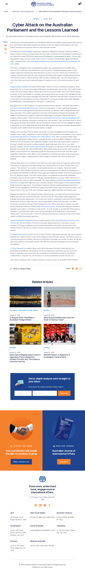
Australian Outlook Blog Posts (23, 11)
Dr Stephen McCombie (18, 234)
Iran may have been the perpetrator (64, 118)
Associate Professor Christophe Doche (23, 220)
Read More (64, 462)
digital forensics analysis (20, 87)
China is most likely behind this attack (25, 108)
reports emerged (27, 51)
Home (6, 11)
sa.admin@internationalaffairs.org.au (42, 530)
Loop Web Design (46, 567)
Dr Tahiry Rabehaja (16, 248)
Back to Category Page (21, 269)
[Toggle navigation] (6, 4)
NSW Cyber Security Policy (46, 206)
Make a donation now (21, 462)
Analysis (36, 19)
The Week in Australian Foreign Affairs (24, 310)
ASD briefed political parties (35, 147)
